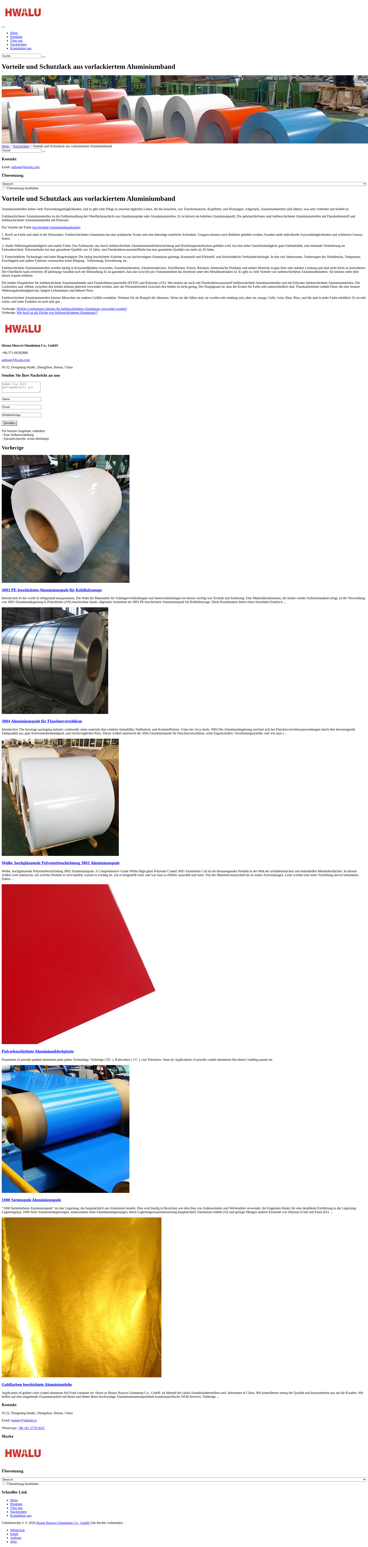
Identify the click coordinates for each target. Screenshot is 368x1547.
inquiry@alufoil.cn (24, 1420)
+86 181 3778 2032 (31, 1428)
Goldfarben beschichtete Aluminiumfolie (37, 1384)
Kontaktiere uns (21, 48)
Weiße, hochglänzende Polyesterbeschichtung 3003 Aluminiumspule (60, 863)
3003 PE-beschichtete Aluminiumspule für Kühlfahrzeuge (52, 590)
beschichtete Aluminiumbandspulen (56, 227)
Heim (14, 33)
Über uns (16, 40)
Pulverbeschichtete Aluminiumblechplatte (38, 1051)
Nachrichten (18, 44)
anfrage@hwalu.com (25, 167)
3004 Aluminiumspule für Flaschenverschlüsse (42, 721)
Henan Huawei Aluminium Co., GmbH (63, 1523)
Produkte (16, 37)
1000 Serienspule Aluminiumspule (31, 1200)
